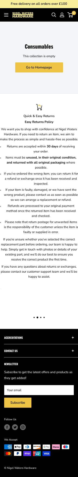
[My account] (62, 15)
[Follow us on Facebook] (7, 427)
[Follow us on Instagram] (23, 427)
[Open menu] (6, 15)
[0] (70, 14)
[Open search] (54, 15)
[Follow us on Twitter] (15, 427)
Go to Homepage (39, 67)
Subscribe (17, 402)
